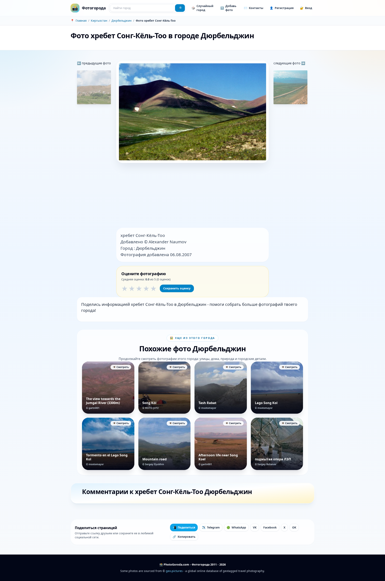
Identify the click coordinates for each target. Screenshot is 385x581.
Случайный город (202, 8)
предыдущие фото (96, 63)
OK (294, 527)
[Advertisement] (192, 196)
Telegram (211, 527)
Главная (81, 20)
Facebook (270, 527)
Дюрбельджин (121, 20)
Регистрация (282, 8)
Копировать (184, 537)
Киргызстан (99, 20)
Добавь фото (228, 8)
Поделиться (184, 527)
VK (254, 527)
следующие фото (287, 63)
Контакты (253, 8)
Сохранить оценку (176, 288)
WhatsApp (236, 527)
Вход (306, 8)
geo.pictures (174, 571)
